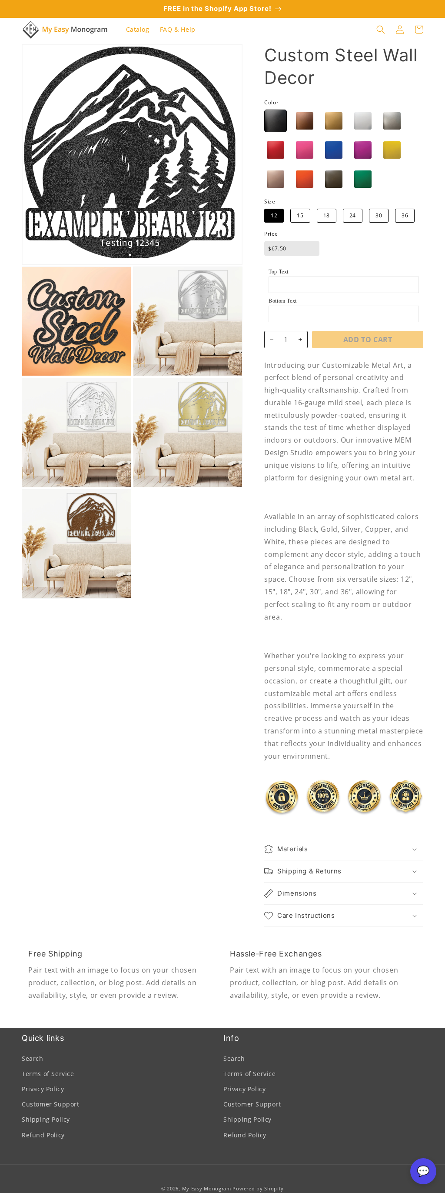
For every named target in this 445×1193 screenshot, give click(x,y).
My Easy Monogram (206, 1188)
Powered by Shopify (258, 1188)
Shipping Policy (46, 1119)
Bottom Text (283, 300)
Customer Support (51, 1104)
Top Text (279, 271)
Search (32, 1058)
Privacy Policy (43, 1089)
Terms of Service (48, 1074)
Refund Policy (43, 1135)
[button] (380, 29)
